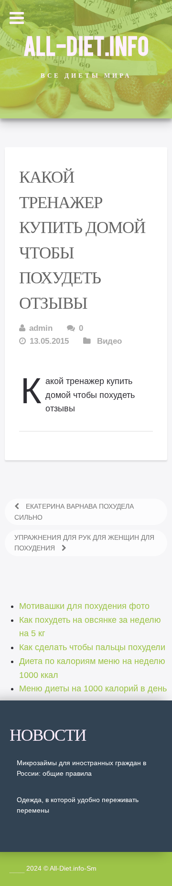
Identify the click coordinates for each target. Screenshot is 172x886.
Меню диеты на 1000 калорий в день (93, 688)
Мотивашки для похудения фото (84, 606)
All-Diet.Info (86, 44)
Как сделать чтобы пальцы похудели (92, 647)
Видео (109, 341)
